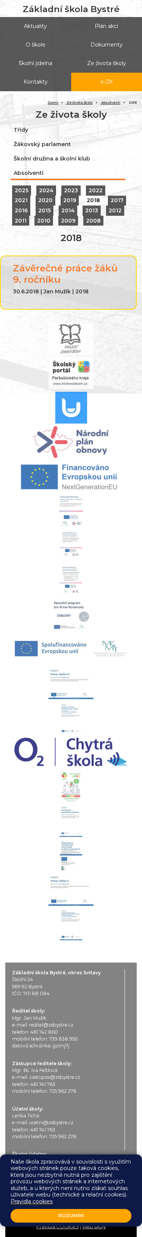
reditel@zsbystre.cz (51, 1025)
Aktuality (35, 26)
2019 (69, 200)
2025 (21, 190)
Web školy (94, 1226)
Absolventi (110, 102)
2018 (93, 200)
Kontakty (35, 81)
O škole (35, 44)
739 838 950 (63, 1039)
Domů (53, 102)
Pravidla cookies (32, 1201)
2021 (21, 200)
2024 (46, 190)
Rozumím (71, 1215)
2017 (117, 200)
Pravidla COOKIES (57, 1226)
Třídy (21, 129)
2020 (45, 200)
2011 (21, 220)
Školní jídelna (35, 63)
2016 (21, 210)
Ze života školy (79, 102)
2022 (96, 190)
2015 (44, 210)
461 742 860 (44, 1032)
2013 (91, 210)
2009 (68, 220)
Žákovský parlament (42, 144)
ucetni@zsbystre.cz (51, 1122)
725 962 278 (62, 1091)
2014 (68, 210)
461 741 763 (42, 1084)
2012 (115, 210)
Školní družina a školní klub (52, 158)
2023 (71, 190)
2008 (93, 220)
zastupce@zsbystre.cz (54, 1077)
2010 (43, 220)
